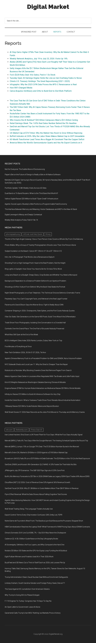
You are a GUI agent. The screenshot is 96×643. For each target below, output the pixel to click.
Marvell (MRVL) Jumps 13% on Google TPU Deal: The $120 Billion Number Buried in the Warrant (42, 447)
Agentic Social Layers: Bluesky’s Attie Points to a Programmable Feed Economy (36, 204)
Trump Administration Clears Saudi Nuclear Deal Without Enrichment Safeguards (36, 577)
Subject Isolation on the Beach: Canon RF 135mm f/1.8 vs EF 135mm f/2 (33, 251)
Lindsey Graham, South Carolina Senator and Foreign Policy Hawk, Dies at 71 (35, 583)
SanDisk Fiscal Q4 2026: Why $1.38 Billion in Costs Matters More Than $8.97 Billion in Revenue (41, 488)
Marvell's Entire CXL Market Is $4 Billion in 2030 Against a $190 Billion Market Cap (36, 453)
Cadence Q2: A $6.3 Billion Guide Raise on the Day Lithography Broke (31, 539)
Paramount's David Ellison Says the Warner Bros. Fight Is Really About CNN (34, 305)
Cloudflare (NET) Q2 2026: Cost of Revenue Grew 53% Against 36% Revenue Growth (37, 482)
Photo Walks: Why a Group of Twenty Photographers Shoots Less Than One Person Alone (40, 245)
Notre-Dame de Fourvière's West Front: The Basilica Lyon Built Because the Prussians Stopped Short (44, 521)
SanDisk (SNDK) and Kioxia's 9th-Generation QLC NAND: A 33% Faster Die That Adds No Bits (40, 464)
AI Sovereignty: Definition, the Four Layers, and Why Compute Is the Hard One (34, 545)
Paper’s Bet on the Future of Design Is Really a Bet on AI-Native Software (32, 175)
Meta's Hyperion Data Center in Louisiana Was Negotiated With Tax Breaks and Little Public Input (42, 376)
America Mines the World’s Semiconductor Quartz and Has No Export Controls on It (46, 142)
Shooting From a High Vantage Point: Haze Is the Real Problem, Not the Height (35, 263)
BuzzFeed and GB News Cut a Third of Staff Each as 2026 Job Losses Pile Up (35, 563)
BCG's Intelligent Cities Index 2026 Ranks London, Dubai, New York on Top (33, 341)
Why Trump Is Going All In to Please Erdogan (22, 595)
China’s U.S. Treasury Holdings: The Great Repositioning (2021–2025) (40, 81)
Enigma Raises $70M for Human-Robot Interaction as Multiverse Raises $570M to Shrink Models (42, 388)
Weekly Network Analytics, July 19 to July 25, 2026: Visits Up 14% (39, 58)
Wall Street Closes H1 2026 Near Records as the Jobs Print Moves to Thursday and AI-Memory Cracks (45, 412)
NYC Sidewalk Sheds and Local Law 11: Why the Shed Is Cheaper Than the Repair (36, 364)
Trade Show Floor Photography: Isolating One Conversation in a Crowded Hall (35, 323)
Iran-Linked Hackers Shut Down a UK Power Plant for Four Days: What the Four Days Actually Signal (43, 435)
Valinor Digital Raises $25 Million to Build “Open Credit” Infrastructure (31, 199)
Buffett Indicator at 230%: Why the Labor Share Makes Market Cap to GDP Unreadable (47, 136)
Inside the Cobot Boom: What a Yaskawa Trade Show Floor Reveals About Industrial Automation (42, 400)
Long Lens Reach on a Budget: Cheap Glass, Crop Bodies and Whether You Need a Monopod (41, 275)
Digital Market (48, 6)
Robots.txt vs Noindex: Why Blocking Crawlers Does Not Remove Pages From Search (38, 370)
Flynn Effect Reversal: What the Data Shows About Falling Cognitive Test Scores (36, 494)
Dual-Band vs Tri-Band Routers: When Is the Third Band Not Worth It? (31, 193)
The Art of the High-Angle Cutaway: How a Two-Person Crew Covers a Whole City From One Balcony (44, 239)
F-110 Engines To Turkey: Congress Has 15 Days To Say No (28, 601)
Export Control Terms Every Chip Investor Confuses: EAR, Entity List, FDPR (33, 515)
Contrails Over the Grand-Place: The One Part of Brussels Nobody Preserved (34, 329)
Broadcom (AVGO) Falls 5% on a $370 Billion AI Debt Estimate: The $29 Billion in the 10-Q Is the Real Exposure (47, 458)
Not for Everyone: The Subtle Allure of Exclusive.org (25, 169)
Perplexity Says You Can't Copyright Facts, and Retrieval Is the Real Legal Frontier (36, 299)
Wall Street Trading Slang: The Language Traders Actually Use (29, 509)
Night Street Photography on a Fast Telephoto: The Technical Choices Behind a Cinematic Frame (42, 293)
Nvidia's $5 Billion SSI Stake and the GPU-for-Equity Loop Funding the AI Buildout (36, 551)
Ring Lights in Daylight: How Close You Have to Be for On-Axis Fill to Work (33, 269)
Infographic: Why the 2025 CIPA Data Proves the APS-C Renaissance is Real (43, 84)
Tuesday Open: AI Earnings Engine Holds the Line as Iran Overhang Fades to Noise (46, 78)
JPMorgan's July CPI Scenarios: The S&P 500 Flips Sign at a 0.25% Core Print (34, 470)
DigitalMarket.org (55, 634)
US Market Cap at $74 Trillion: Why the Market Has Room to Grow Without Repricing (46, 133)
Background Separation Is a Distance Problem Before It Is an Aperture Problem (35, 281)
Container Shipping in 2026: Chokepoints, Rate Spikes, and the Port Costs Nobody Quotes (40, 311)
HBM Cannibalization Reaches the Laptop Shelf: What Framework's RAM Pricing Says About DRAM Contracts (47, 527)
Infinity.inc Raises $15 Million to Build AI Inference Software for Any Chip (32, 394)
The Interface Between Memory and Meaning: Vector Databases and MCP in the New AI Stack (41, 209)
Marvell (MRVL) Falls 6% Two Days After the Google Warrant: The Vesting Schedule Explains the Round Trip (46, 441)
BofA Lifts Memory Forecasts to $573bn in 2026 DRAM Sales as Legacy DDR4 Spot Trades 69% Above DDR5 (47, 476)
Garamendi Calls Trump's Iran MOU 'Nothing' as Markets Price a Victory (32, 613)
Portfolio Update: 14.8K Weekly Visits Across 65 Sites (25, 188)
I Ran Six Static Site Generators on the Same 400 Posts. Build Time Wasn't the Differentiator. (40, 317)
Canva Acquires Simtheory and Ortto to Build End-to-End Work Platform (41, 91)
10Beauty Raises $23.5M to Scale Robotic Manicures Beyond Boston (32, 406)
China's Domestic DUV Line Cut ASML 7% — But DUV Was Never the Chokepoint (35, 533)
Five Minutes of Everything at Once (18, 346)
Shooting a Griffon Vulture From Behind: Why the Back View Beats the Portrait (35, 287)
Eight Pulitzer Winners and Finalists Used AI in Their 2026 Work (29, 557)
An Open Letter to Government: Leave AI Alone (22, 607)
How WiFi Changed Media (21, 88)
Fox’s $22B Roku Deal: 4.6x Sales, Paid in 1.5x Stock (32, 75)
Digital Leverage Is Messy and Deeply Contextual (23, 215)
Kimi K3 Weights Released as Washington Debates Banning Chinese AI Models (35, 382)
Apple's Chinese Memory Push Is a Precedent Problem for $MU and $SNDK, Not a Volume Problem (43, 358)
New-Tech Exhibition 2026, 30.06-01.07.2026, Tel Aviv (25, 352)
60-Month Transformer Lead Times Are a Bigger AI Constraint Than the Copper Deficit (47, 139)
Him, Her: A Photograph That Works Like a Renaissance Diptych (29, 257)
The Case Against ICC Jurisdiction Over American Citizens (27, 589)
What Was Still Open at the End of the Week (21, 335)
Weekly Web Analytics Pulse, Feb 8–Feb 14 (21, 220)
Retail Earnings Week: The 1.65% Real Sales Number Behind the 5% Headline (43, 123)
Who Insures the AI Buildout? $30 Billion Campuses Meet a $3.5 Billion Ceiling (44, 120)
